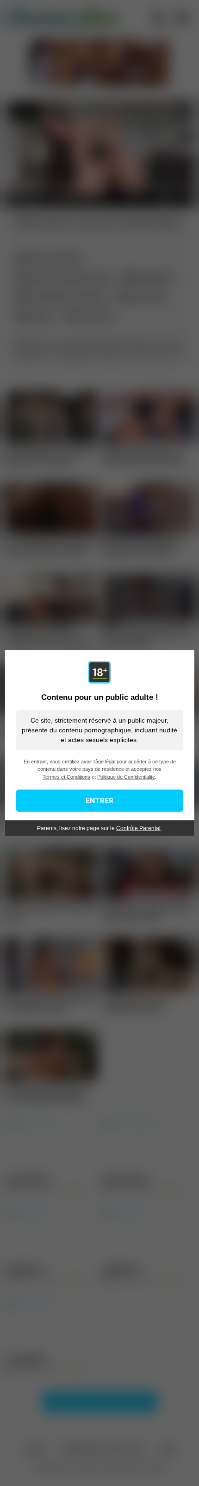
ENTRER (99, 800)
